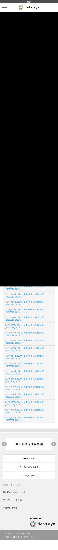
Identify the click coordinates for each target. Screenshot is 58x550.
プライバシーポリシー (22, 533)
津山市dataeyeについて (14, 492)
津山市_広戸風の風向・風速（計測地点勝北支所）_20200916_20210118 (25, 318)
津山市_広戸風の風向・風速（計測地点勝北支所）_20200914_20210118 (25, 333)
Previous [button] (4, 444)
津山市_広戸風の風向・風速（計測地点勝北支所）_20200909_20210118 (25, 372)
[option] (29, 444)
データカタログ (29, 458)
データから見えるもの (29, 467)
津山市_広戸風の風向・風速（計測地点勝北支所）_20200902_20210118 (25, 418)
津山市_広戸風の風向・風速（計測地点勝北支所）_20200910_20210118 (25, 364)
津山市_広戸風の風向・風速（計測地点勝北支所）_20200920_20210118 (25, 287)
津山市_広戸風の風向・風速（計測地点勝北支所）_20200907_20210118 (25, 387)
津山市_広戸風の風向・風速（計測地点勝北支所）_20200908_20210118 (25, 380)
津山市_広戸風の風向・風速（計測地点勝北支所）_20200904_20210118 (25, 403)
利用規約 (8, 533)
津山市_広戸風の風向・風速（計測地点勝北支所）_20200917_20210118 (25, 310)
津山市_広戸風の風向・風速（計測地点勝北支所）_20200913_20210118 (25, 341)
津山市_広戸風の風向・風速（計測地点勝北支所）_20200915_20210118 (25, 326)
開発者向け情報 (10, 507)
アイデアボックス (29, 475)
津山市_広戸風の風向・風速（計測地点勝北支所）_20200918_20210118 (25, 303)
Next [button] (53, 444)
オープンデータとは (12, 499)
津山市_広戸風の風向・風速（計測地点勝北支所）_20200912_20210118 (25, 349)
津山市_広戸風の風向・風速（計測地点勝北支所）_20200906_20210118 (25, 395)
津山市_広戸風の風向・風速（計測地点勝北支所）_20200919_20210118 (25, 295)
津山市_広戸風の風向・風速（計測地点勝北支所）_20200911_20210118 (25, 357)
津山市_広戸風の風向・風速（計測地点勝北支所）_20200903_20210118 (25, 410)
